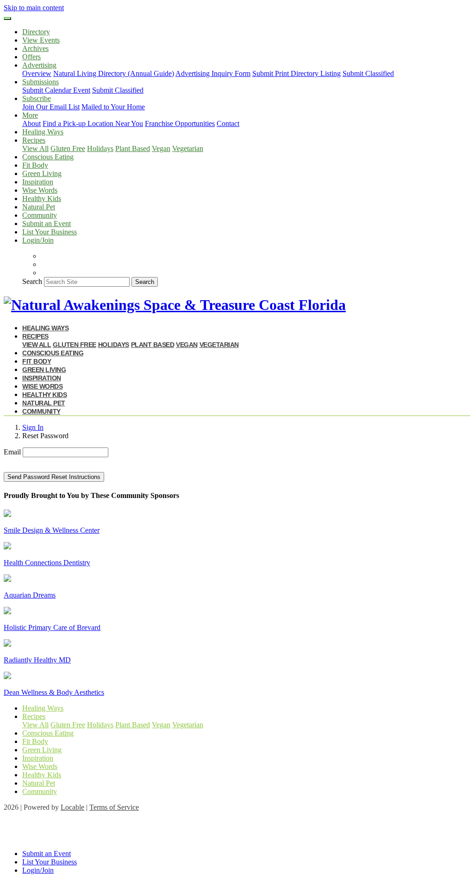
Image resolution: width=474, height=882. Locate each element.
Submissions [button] (40, 82)
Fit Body (35, 165)
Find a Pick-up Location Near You (93, 123)
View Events (41, 40)
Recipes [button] (33, 140)
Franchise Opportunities (180, 123)
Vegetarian (187, 148)
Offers (31, 57)
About (31, 123)
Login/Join (38, 240)
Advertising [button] (39, 65)
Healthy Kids (41, 198)
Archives (35, 48)
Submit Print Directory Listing (296, 73)
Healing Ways (42, 132)
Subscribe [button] (36, 98)
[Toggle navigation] (7, 18)
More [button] (30, 115)
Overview (36, 73)
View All (35, 148)
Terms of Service (114, 807)
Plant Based (132, 148)
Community (39, 215)
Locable (72, 807)
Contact (228, 123)
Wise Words (39, 190)
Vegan (161, 148)
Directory (36, 32)
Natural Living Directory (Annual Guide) (113, 73)
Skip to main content (34, 8)
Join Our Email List (51, 107)
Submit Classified (368, 73)
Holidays (100, 148)
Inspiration (37, 182)
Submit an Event (46, 223)
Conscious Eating (48, 157)
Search (32, 281)
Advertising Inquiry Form (212, 73)
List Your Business (49, 232)
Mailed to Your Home (113, 107)
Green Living (42, 173)
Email (12, 452)
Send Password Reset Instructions (53, 476)
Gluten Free (67, 148)
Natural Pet (38, 207)
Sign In (33, 427)
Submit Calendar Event (56, 90)
